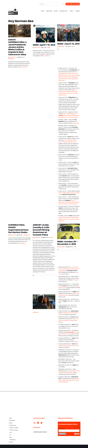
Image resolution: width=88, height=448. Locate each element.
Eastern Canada (14, 430)
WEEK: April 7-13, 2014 (44, 44)
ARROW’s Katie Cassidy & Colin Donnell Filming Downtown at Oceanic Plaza (41, 229)
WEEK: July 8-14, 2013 (68, 43)
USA (11, 432)
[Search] (62, 4)
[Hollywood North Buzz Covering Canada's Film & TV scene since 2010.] (13, 11)
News (49, 47)
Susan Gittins (12, 57)
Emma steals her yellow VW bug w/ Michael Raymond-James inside (68, 268)
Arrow (51, 237)
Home (42, 11)
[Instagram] (34, 423)
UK (10, 435)
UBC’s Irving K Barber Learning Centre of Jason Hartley (68, 380)
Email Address (62, 428)
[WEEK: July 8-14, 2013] (68, 32)
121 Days (76, 341)
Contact (77, 11)
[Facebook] (38, 423)
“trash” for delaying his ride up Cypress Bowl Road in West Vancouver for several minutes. (68, 202)
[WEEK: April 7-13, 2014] (44, 33)
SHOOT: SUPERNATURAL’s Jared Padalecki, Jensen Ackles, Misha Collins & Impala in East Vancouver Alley (17, 47)
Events (56, 11)
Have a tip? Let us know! (72, 4)
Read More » (25, 67)
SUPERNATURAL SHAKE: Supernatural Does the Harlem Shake (18, 228)
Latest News (49, 11)
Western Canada (14, 427)
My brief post (75, 123)
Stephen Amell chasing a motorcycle (68, 345)
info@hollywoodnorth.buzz (40, 432)
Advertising (12, 439)
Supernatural (11, 58)
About (10, 437)
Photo (74, 280)
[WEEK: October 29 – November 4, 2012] (68, 231)
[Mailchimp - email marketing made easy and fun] (76, 434)
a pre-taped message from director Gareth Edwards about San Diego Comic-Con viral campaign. (68, 115)
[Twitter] (41, 423)
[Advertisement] (44, 403)
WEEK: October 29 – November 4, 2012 (67, 242)
